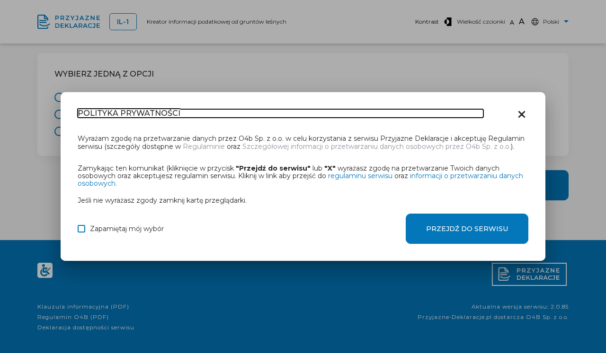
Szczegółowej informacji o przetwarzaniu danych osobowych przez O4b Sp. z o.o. (376, 146)
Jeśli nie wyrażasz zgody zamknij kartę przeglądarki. (162, 200)
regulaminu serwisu (360, 176)
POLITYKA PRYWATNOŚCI (129, 113)
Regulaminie (204, 146)
